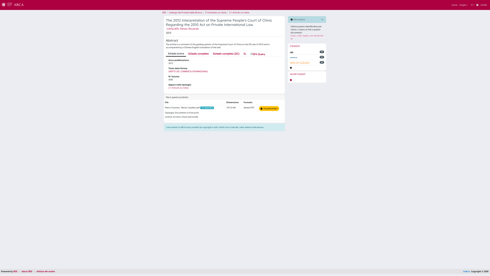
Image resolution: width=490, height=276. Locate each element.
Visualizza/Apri (270, 108)
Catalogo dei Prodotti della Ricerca (185, 12)
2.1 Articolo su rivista (239, 12)
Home (454, 5)
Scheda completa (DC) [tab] (226, 53)
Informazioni (299, 19)
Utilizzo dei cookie (45, 271)
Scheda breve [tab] (176, 53)
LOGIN (483, 5)
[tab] (245, 53)
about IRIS (27, 271)
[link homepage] (14, 5)
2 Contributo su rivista (215, 12)
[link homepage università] (31, 5)
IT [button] (472, 5)
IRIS (164, 12)
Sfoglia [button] (463, 5)
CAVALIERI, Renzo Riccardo (182, 28)
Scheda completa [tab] (198, 53)
